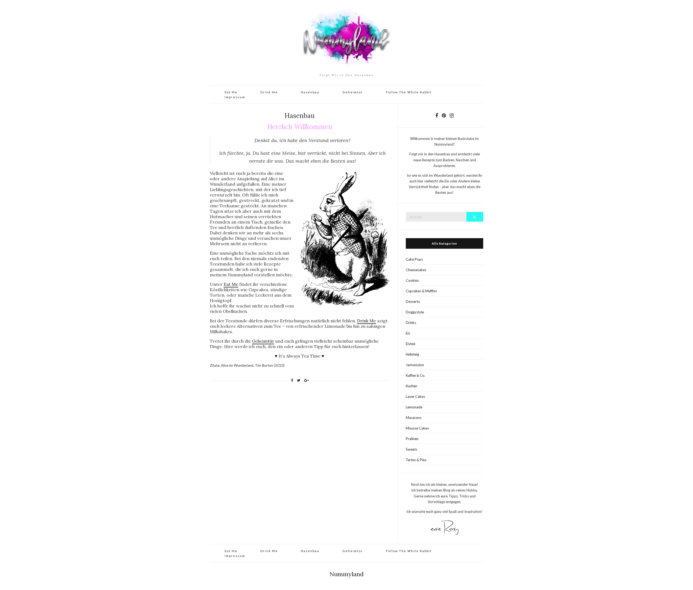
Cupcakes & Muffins (421, 291)
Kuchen (411, 386)
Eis (408, 333)
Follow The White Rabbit (409, 92)
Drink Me (269, 92)
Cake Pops (414, 259)
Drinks (411, 322)
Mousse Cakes (417, 428)
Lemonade (414, 407)
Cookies (412, 280)
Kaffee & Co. (415, 375)
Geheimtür (352, 92)
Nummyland (346, 574)
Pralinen (412, 439)
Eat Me (231, 92)
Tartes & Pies (416, 460)
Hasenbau (310, 92)
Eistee (410, 344)
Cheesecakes (416, 270)
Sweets (411, 449)
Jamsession (415, 365)
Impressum (235, 97)
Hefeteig (412, 354)
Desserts (413, 301)
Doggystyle (415, 312)
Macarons (413, 417)
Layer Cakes (415, 396)
